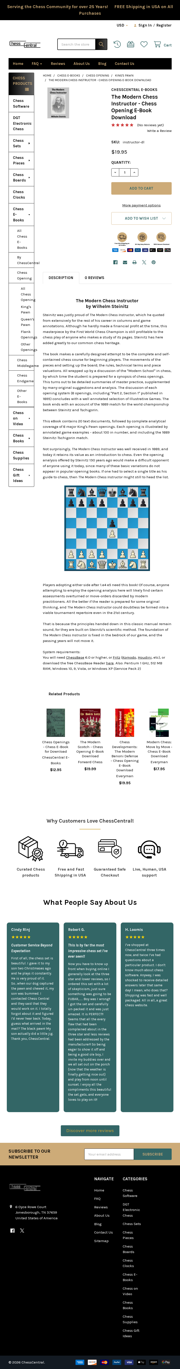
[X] (144, 262)
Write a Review (159, 130)
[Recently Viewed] (118, 44)
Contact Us (124, 63)
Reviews (58, 63)
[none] (58, 102)
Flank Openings (27, 334)
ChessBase (75, 657)
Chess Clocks (19, 195)
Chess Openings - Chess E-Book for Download (56, 747)
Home (18, 63)
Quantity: (121, 162)
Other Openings (27, 347)
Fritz (116, 657)
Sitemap (101, 1241)
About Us (82, 63)
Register (164, 25)
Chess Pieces (19, 160)
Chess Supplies (21, 455)
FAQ (35, 63)
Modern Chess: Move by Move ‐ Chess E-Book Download (159, 749)
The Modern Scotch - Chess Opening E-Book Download (90, 749)
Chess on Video (18, 418)
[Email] (125, 262)
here (110, 663)
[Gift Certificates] (131, 44)
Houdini (145, 657)
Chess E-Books (18, 214)
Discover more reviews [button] (90, 1130)
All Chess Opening (27, 294)
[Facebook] (115, 262)
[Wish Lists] (145, 44)
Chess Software (21, 103)
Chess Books (18, 438)
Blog (102, 63)
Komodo (129, 657)
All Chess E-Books (22, 239)
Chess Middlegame (25, 363)
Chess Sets (18, 143)
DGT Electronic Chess (22, 123)
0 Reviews (94, 278)
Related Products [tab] (64, 694)
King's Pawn (26, 309)
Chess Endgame (25, 378)
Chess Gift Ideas (18, 475)
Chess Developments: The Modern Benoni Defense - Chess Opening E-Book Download (125, 756)
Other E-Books (22, 396)
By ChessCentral (25, 260)
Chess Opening (24, 275)
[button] (141, 218)
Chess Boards (19, 177)
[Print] (134, 262)
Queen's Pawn (27, 322)
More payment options (141, 205)
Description (61, 278)
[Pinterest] (153, 262)
